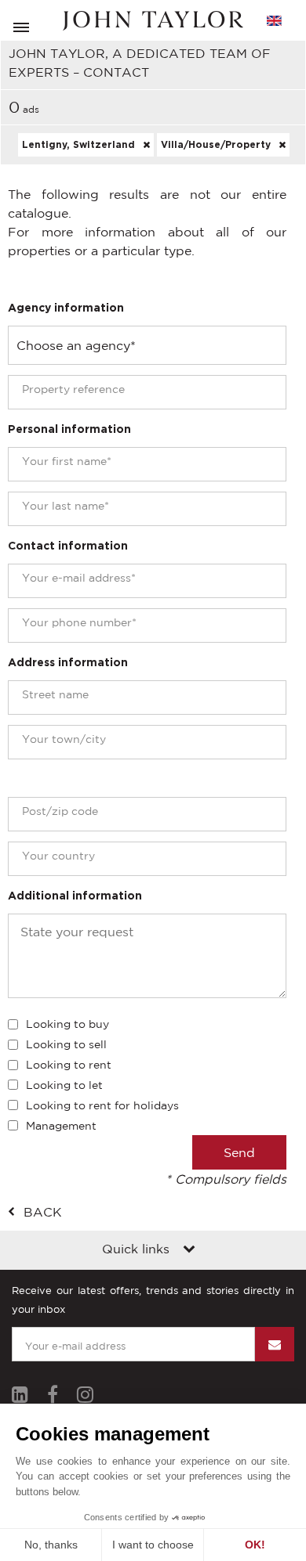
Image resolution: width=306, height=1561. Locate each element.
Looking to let (64, 1085)
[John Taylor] (153, 20)
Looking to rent (68, 1064)
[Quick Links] (189, 1250)
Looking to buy (67, 1024)
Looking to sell (66, 1044)
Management (61, 1125)
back (43, 1212)
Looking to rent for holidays (102, 1105)
